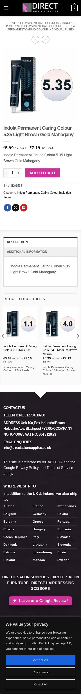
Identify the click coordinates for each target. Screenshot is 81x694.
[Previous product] (46, 40)
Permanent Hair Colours (39, 23)
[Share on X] (15, 207)
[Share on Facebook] (7, 207)
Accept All (40, 660)
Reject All (40, 684)
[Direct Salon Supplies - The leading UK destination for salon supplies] (40, 8)
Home (13, 23)
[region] (40, 655)
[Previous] (3, 345)
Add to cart (42, 173)
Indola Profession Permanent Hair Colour (39, 24)
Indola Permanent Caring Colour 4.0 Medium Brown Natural (60, 350)
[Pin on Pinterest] (23, 207)
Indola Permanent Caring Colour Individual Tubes (41, 28)
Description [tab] (17, 242)
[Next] (77, 345)
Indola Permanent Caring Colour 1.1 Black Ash (20, 348)
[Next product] (35, 40)
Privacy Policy (27, 468)
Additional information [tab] (27, 251)
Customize (41, 672)
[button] (6, 7)
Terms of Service (60, 468)
